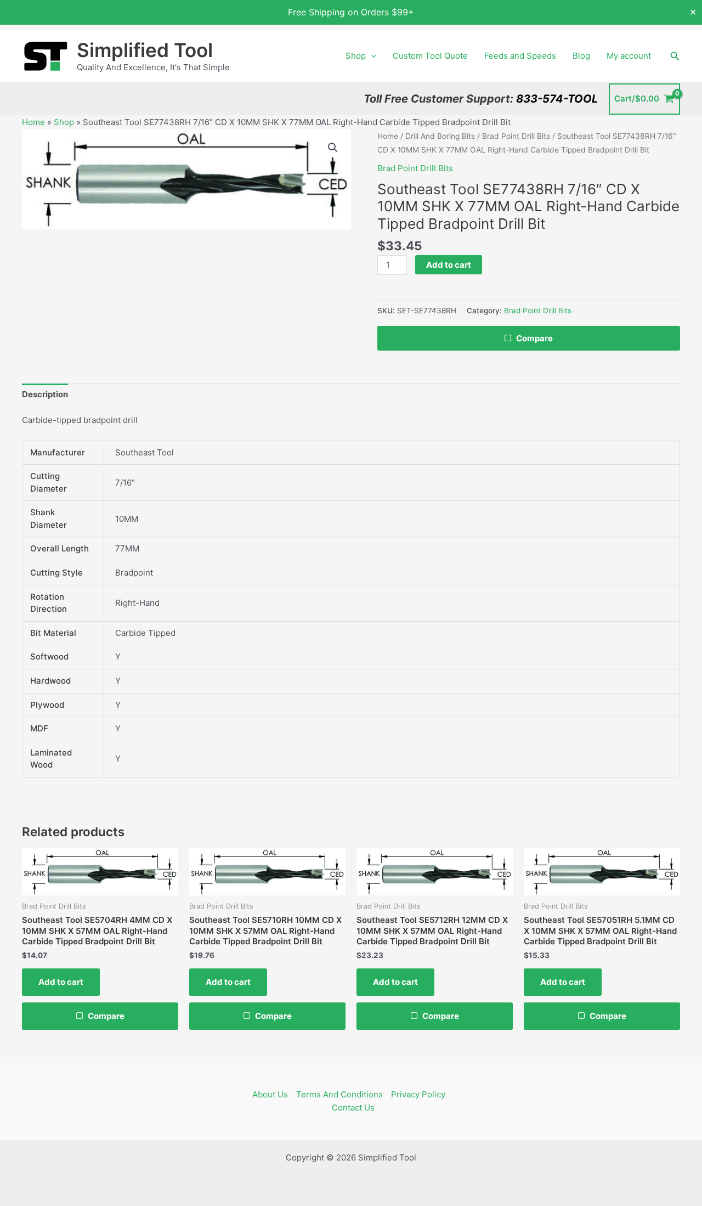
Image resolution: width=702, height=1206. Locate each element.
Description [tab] (45, 394)
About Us (270, 1094)
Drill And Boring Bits (440, 136)
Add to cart (448, 265)
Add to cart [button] (60, 982)
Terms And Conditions (339, 1094)
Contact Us (353, 1107)
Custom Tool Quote (430, 55)
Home (33, 122)
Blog (581, 55)
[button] (371, 56)
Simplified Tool (145, 49)
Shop (356, 55)
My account (629, 55)
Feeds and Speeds (520, 55)
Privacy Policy (418, 1094)
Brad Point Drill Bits (516, 136)
